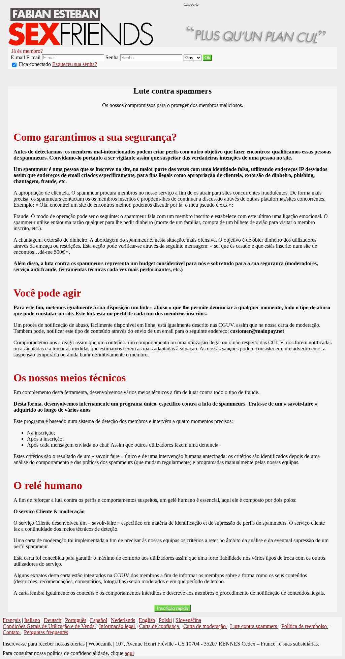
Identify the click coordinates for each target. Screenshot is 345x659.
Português (75, 620)
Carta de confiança (159, 626)
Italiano (32, 620)
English (147, 620)
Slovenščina (188, 620)
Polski (165, 620)
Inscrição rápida (172, 608)
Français (12, 620)
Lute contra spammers (254, 626)
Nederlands (123, 620)
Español (98, 620)
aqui (129, 653)
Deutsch (52, 620)
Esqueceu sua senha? (74, 64)
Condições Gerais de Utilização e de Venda (49, 626)
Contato (12, 632)
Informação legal (117, 626)
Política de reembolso (304, 626)
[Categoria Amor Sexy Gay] (193, 57)
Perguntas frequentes (46, 632)
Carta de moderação (205, 626)
